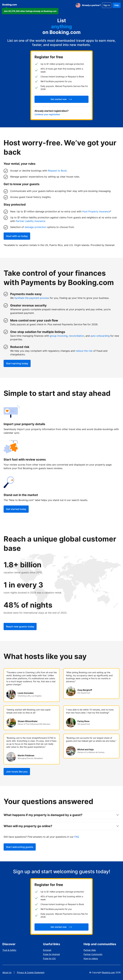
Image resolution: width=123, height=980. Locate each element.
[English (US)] (78, 5)
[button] (30, 11)
